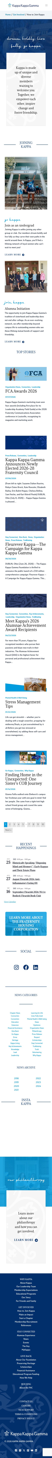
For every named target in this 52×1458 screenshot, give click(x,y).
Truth (37, 1049)
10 (43, 825)
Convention (21, 456)
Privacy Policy (26, 1419)
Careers (26, 1406)
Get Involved (26, 1307)
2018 (16, 1079)
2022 (38, 1079)
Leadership (36, 387)
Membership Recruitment (26, 1322)
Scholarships (37, 1040)
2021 (16, 1090)
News (30, 537)
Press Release (10, 456)
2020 (16, 1086)
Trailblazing (27, 540)
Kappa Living (15, 1043)
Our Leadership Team (26, 1287)
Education (15, 1022)
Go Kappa (9, 771)
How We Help (26, 1378)
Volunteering (36, 1052)
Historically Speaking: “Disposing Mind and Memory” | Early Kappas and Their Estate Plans (30, 867)
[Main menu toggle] (46, 5)
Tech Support (26, 1410)
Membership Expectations (26, 1290)
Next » (8, 830)
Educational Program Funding (26, 1374)
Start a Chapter (26, 1318)
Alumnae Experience (26, 1336)
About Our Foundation (26, 1360)
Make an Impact (26, 1315)
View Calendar (10, 902)
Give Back (23, 537)
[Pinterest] (28, 1450)
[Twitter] (24, 1450)
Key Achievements (36, 614)
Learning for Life (37, 1013)
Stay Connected (11, 537)
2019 (16, 1082)
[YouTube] (32, 1450)
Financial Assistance (15, 1028)
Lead (15, 1052)
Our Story (26, 1298)
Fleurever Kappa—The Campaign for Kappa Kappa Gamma (25, 549)
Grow (15, 1037)
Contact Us (26, 1402)
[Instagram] (20, 1450)
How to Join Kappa (26, 1311)
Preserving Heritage (26, 1363)
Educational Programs (26, 1294)
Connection (26, 387)
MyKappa (26, 1350)
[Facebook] (16, 1450)
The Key (26, 1346)
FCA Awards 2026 (21, 391)
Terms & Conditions (26, 1414)
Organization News (12, 387)
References (26, 1326)
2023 (38, 1082)
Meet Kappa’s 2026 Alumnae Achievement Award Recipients (25, 625)
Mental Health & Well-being (16, 698)
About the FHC (26, 1388)
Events (26, 1343)
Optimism (36, 1025)
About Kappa (26, 1283)
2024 (38, 1086)
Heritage (15, 1040)
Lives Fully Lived (37, 1016)
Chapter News (15, 1013)
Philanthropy (36, 1031)
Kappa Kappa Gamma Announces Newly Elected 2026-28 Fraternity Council (25, 466)
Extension (15, 1025)
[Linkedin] (36, 1450)
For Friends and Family (26, 1301)
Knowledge (15, 1049)
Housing (26, 1384)
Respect (37, 1037)
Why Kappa (29, 771)
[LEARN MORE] (14, 255)
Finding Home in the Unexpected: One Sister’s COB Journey (23, 779)
